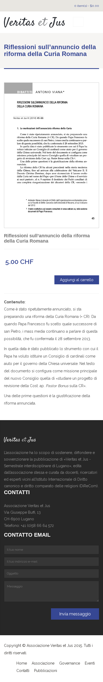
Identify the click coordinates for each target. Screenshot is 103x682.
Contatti (22, 671)
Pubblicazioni (45, 671)
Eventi (90, 663)
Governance (69, 663)
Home (21, 663)
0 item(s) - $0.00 (86, 6)
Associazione (43, 663)
